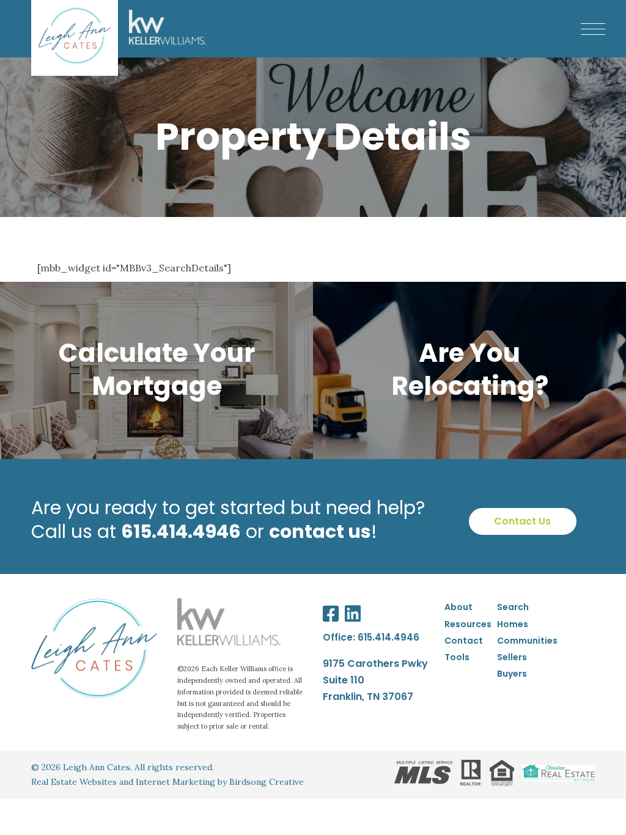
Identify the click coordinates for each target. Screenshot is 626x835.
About (458, 607)
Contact (463, 641)
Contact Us (522, 521)
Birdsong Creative (266, 781)
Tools (457, 657)
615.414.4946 (388, 637)
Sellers (512, 657)
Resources (468, 624)
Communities (527, 641)
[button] (593, 29)
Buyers (512, 674)
